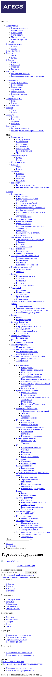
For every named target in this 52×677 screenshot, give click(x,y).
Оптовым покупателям (16, 637)
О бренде (10, 60)
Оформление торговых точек (18, 635)
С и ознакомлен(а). (21, 576)
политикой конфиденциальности (20, 575)
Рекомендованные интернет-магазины (27, 76)
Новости (15, 62)
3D (12, 42)
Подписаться (31, 572)
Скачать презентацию (26, 565)
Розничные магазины (20, 74)
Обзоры (9, 622)
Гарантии (10, 602)
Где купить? (11, 71)
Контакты (15, 69)
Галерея (9, 53)
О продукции (12, 26)
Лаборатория (16, 32)
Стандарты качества (19, 28)
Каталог (9, 192)
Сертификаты (17, 35)
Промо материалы (19, 39)
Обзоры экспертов (14, 44)
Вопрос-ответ (17, 30)
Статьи (14, 48)
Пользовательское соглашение (19, 653)
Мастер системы (18, 37)
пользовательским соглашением (15, 577)
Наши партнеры (13, 51)
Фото (13, 55)
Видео (14, 46)
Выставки (15, 64)
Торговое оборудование (16, 639)
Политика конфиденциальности (20, 655)
